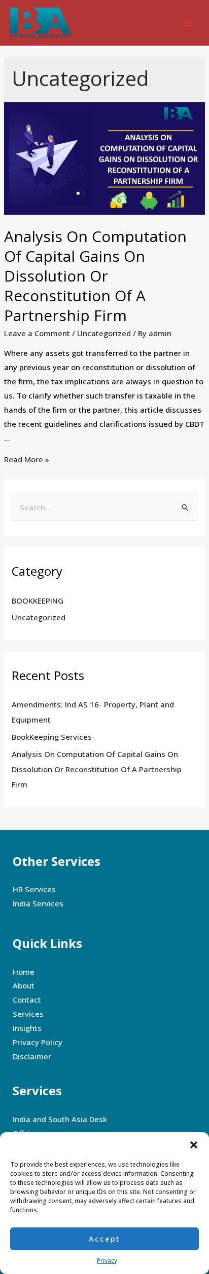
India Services (38, 903)
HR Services (34, 889)
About (23, 985)
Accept (104, 1238)
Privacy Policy (37, 1042)
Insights (27, 1028)
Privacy (107, 1260)
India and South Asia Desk (60, 1119)
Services (28, 1014)
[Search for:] (104, 507)
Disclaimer (32, 1056)
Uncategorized (104, 333)
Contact (27, 999)
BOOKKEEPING (37, 600)
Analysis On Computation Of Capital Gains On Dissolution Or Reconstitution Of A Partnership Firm (95, 276)
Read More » (26, 459)
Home (23, 972)
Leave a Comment (37, 333)
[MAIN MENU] (188, 22)
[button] (194, 1145)
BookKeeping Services (52, 737)
